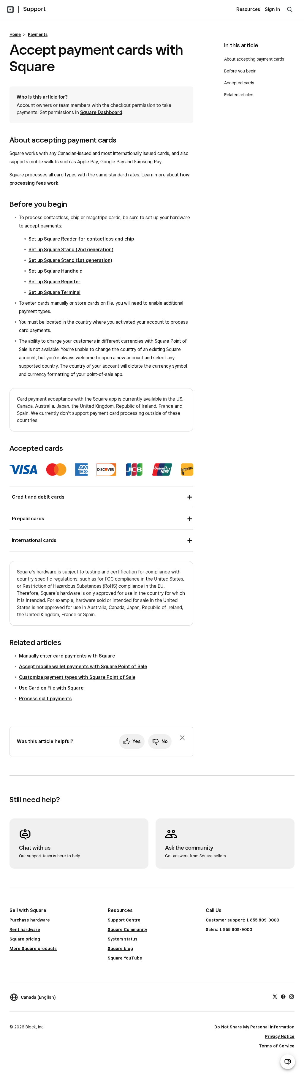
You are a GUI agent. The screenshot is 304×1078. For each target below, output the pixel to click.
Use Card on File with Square (51, 688)
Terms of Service (276, 1046)
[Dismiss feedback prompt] (182, 737)
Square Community (127, 929)
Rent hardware (25, 929)
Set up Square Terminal (54, 292)
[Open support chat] (287, 1061)
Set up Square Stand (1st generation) (70, 260)
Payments (38, 34)
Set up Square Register (54, 281)
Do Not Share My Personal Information (254, 1027)
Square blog (120, 948)
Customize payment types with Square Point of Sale (77, 677)
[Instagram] (291, 996)
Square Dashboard (101, 112)
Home (15, 34)
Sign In (272, 9)
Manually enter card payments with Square (67, 656)
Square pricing (25, 939)
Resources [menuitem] (248, 9)
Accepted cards (239, 82)
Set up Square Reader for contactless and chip (81, 239)
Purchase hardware (30, 920)
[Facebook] (283, 996)
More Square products (33, 948)
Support (34, 8)
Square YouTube (125, 958)
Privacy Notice (279, 1036)
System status (122, 939)
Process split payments (45, 698)
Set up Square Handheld (55, 271)
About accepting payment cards (254, 59)
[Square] (10, 9)
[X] (275, 996)
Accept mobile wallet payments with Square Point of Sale (83, 666)
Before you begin (241, 71)
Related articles (238, 94)
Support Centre (124, 920)
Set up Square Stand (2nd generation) (70, 249)
